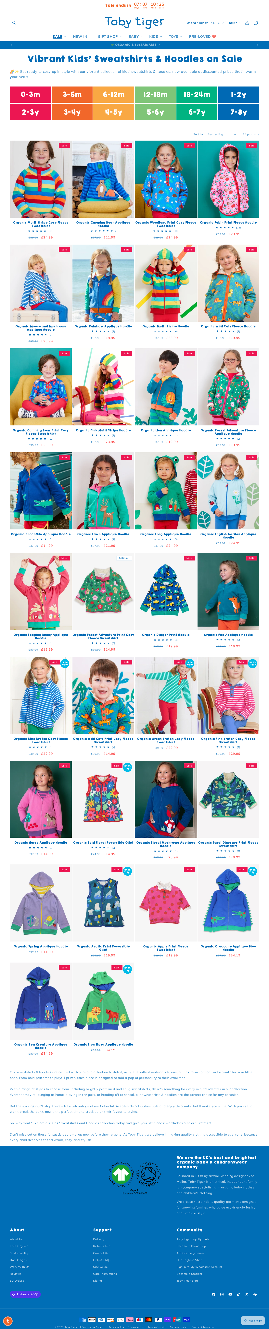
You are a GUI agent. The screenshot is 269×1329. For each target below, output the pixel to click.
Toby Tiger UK (73, 1327)
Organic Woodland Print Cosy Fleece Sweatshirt (165, 224)
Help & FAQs (102, 1260)
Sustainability (19, 1253)
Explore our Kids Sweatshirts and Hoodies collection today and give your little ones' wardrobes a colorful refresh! (122, 1123)
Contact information (203, 1326)
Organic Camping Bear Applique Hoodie (103, 224)
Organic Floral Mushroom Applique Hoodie (165, 844)
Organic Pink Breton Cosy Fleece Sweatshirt (228, 740)
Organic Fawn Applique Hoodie (103, 534)
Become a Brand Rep (191, 1246)
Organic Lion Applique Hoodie (166, 430)
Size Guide (100, 1267)
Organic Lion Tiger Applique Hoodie (103, 1044)
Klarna (97, 1280)
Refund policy (116, 1326)
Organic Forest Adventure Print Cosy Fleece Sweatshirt (103, 636)
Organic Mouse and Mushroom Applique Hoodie (40, 328)
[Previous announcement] (11, 45)
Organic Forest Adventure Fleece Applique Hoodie (228, 432)
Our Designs (18, 1260)
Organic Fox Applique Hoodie (228, 635)
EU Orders (17, 1280)
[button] (14, 22)
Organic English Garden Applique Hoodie (228, 536)
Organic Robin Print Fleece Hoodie (228, 222)
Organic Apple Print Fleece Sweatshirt (165, 948)
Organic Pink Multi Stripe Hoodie (103, 430)
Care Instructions (105, 1274)
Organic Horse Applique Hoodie (40, 842)
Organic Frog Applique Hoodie (165, 534)
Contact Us (101, 1253)
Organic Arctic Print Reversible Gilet (103, 948)
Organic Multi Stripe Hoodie (165, 326)
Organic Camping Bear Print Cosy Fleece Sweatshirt (41, 432)
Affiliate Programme (190, 1253)
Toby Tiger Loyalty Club (193, 1239)
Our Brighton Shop (189, 1260)
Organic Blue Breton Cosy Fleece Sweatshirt (40, 740)
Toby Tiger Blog (187, 1280)
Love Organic (19, 1246)
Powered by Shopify (93, 1327)
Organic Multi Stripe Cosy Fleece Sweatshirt (40, 224)
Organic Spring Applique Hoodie (41, 946)
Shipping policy (179, 1326)
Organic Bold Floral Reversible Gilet (103, 842)
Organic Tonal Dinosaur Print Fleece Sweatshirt (228, 844)
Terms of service (157, 1326)
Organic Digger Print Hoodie (166, 635)
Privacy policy (136, 1326)
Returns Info (101, 1246)
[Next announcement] (257, 45)
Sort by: (198, 134)
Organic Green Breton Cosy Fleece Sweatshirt (165, 740)
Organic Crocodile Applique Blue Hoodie (228, 948)
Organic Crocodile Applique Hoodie (41, 534)
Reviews (15, 1274)
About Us (16, 1239)
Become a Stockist (189, 1274)
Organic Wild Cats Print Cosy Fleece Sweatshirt (103, 740)
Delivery (98, 1239)
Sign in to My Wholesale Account (199, 1267)
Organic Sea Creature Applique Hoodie (40, 1046)
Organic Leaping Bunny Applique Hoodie (40, 636)
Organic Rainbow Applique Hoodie (103, 326)
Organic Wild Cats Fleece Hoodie (228, 326)
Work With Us (19, 1267)
